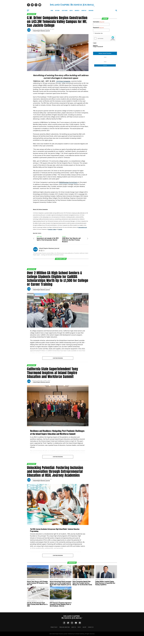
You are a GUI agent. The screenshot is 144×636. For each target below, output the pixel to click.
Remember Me (99, 33)
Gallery (84, 627)
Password (98, 27)
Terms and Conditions (64, 627)
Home (52, 10)
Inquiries (77, 10)
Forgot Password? (98, 46)
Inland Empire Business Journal (41, 31)
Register (95, 45)
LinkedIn (60, 229)
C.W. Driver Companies (63, 81)
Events (71, 10)
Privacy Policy (54, 627)
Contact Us (90, 627)
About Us (73, 627)
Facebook (50, 229)
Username (98, 21)
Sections (57, 10)
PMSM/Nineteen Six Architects (68, 182)
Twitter (54, 229)
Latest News (64, 10)
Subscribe (91, 10)
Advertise (84, 10)
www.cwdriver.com (82, 227)
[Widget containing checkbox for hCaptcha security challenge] (104, 38)
